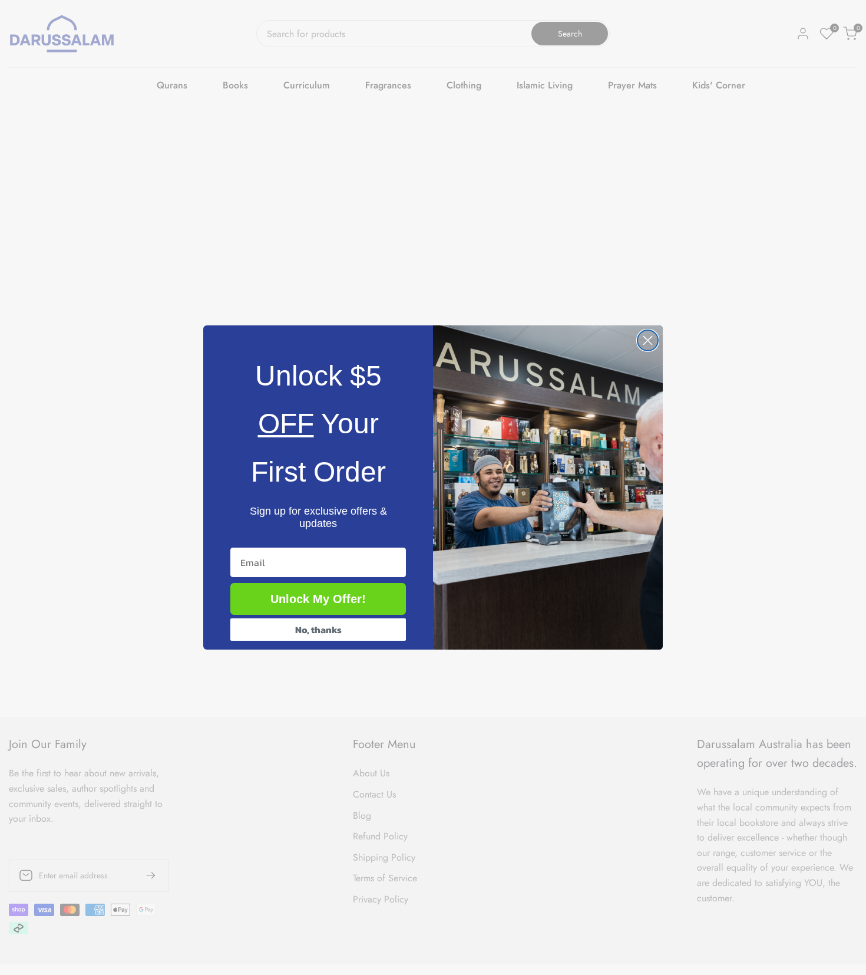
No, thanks (318, 629)
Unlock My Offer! (318, 598)
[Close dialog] (647, 340)
